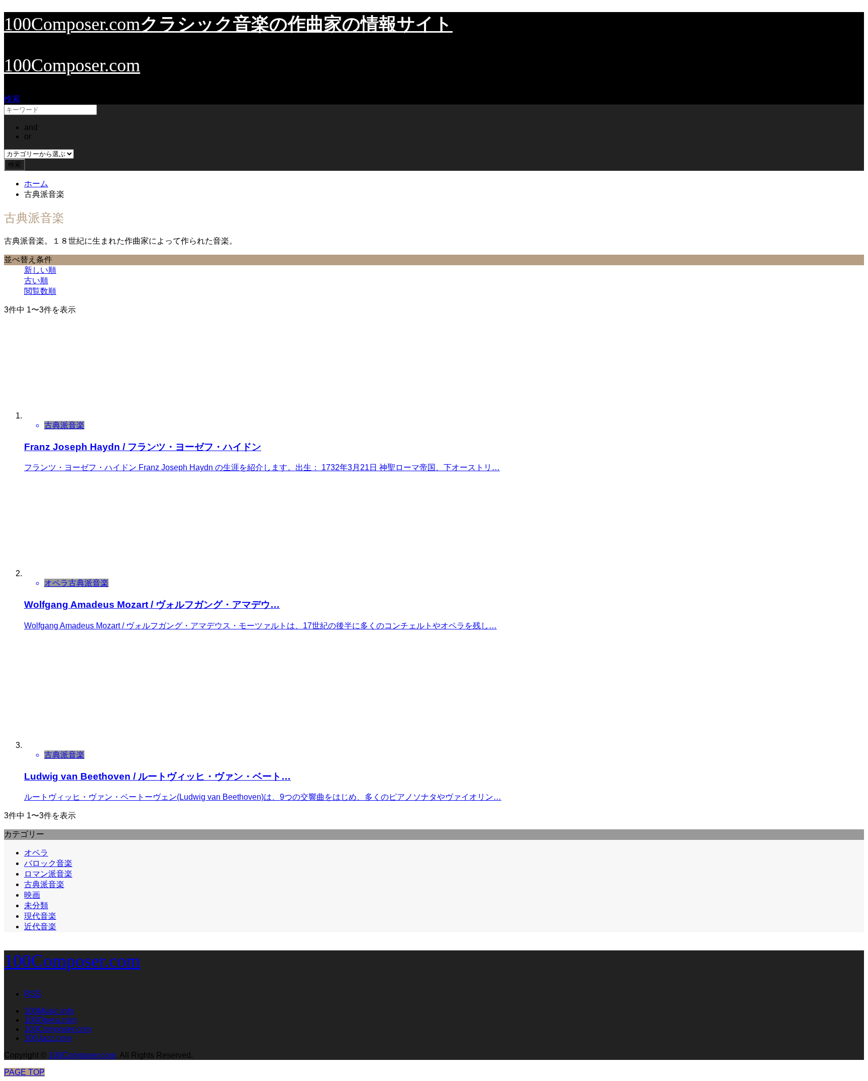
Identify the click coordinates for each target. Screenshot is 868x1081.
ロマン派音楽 (48, 874)
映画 (32, 895)
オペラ (36, 852)
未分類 (36, 905)
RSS (32, 994)
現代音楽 (40, 916)
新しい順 (40, 270)
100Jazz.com (47, 1038)
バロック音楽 (48, 863)
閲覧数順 (40, 291)
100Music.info (49, 1011)
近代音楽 (40, 926)
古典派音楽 (44, 884)
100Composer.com (72, 65)
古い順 (36, 280)
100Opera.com (50, 1020)
